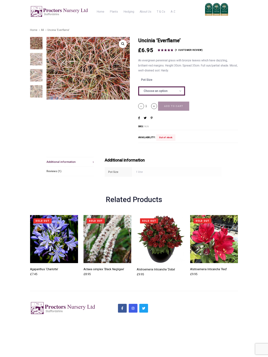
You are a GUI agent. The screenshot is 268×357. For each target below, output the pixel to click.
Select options (54, 258)
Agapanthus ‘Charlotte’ (44, 269)
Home (33, 30)
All (42, 30)
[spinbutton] (147, 106)
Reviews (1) (53, 171)
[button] (154, 106)
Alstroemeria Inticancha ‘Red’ (208, 269)
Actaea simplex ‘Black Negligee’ (103, 269)
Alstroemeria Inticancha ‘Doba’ (156, 269)
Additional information (61, 162)
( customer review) (189, 50)
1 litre (139, 172)
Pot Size (146, 79)
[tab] (70, 162)
